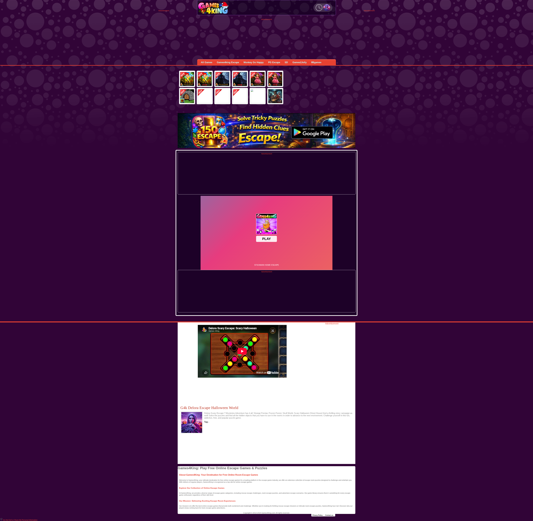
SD (286, 62)
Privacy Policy (317, 515)
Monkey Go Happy (254, 62)
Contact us (329, 515)
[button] (18, 520)
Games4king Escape (228, 62)
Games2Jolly (299, 62)
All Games (206, 62)
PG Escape (274, 62)
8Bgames (316, 62)
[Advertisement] (266, 39)
